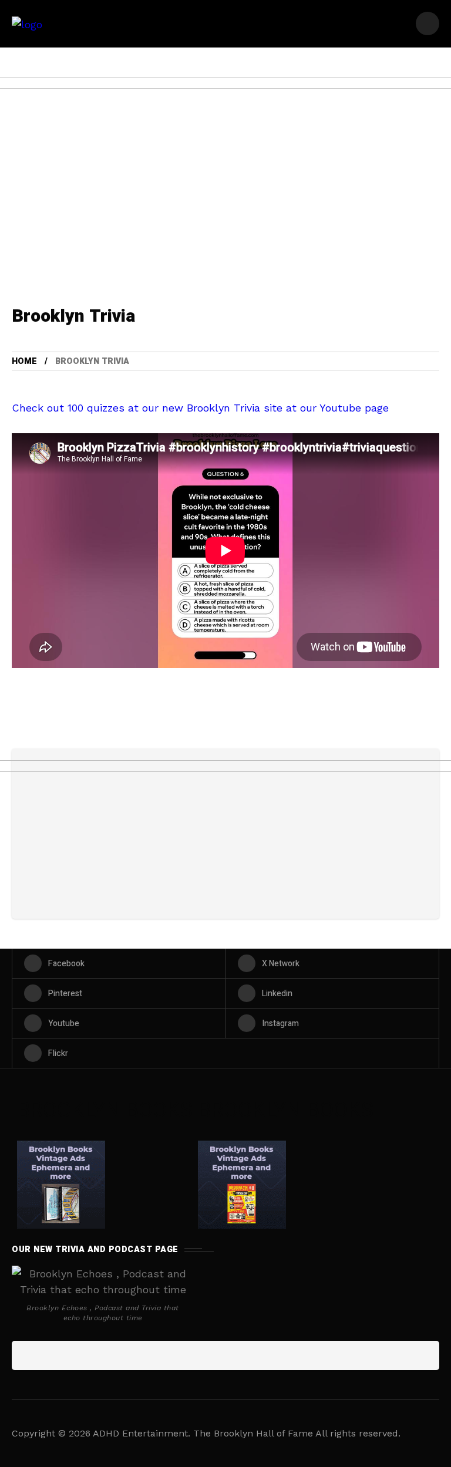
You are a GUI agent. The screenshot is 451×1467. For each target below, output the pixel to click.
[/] (427, 23)
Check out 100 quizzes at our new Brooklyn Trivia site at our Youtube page (200, 408)
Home (24, 361)
